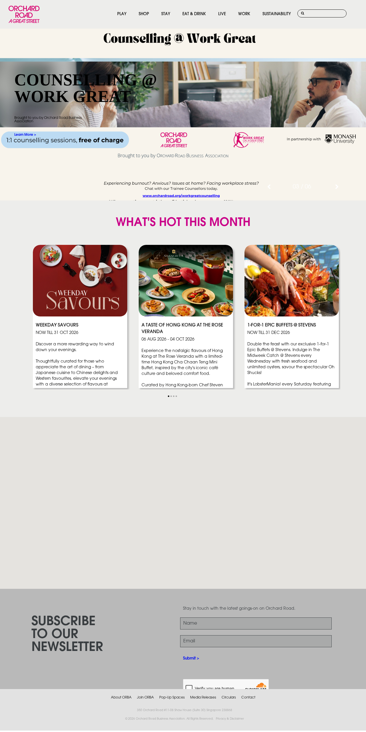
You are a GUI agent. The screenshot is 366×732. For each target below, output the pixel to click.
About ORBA (121, 697)
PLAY (121, 14)
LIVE (222, 14)
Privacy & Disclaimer (230, 719)
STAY (165, 14)
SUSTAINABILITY (276, 14)
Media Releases (203, 697)
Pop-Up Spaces (172, 697)
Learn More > (25, 134)
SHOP (144, 14)
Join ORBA (145, 697)
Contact (248, 697)
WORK (244, 14)
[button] (168, 396)
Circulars (229, 697)
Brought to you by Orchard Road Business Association (48, 119)
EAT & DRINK (194, 14)
